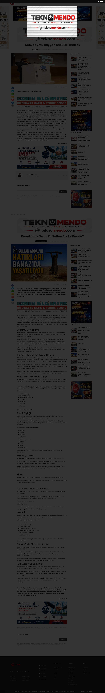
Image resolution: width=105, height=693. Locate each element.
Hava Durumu (71, 667)
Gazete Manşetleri (72, 684)
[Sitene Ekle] (29, 671)
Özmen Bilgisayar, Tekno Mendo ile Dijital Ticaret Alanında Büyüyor (84, 85)
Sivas (45, 463)
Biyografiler (85, 671)
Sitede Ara (85, 667)
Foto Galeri (44, 665)
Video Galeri (44, 668)
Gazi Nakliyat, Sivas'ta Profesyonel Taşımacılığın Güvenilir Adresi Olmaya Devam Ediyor (84, 139)
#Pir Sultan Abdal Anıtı (53, 627)
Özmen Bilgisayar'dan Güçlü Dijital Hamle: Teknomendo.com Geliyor (84, 92)
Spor (69, 3)
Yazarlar (43, 671)
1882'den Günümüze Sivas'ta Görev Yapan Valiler (84, 73)
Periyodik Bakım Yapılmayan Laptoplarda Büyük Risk (84, 59)
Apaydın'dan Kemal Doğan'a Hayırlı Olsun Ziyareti (84, 177)
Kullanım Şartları (26, 676)
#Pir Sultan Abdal (21, 627)
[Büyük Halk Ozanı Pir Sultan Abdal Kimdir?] (39, 262)
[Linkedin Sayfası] (21, 671)
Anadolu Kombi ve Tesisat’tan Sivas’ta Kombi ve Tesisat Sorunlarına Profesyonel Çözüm (84, 66)
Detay (83, 691)
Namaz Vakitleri (72, 671)
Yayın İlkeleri (13, 678)
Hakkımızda (13, 676)
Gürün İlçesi (81, 152)
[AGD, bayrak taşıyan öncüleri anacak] (39, 68)
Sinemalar (70, 678)
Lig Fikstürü (71, 675)
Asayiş (74, 3)
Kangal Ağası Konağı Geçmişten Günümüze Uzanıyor (84, 146)
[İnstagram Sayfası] (16, 671)
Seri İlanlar (70, 680)
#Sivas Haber (28, 629)
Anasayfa (13, 23)
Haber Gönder (25, 680)
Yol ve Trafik (71, 669)
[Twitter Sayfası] (13, 671)
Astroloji (85, 675)
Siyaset (60, 3)
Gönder (63, 191)
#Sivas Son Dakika (36, 629)
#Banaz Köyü (34, 627)
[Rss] (23, 671)
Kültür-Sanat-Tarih (38, 3)
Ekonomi (53, 3)
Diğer (78, 3)
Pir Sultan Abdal (52, 421)
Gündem (47, 3)
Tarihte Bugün (71, 677)
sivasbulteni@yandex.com (33, 176)
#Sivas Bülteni (45, 629)
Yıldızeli (49, 339)
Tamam (90, 691)
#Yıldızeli (41, 627)
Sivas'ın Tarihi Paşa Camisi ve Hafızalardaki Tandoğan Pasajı (84, 183)
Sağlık (65, 3)
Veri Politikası (13, 680)
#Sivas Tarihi (63, 627)
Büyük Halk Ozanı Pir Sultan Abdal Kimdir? (83, 163)
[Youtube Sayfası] (19, 671)
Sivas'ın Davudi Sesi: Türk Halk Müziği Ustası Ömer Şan (85, 99)
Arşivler (43, 673)
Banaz (61, 339)
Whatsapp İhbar (26, 678)
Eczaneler (70, 673)
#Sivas (45, 627)
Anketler (85, 669)
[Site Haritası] (26, 671)
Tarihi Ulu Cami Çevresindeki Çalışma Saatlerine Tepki (84, 158)
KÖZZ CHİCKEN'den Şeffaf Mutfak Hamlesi (85, 104)
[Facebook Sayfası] (11, 671)
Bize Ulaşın (43, 679)
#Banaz (28, 627)
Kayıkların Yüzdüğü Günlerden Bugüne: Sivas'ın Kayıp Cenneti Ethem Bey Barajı (84, 170)
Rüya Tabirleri (86, 673)
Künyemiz (43, 676)
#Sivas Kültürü (20, 629)
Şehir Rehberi (71, 682)
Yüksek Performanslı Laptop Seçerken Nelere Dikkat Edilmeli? (84, 79)
